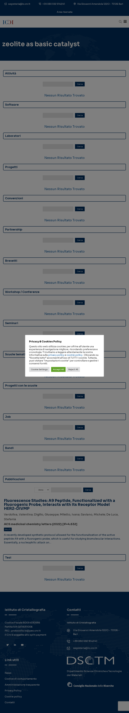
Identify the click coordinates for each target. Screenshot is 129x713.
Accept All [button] (58, 369)
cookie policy (74, 355)
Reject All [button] (73, 369)
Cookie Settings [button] (39, 369)
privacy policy (56, 355)
